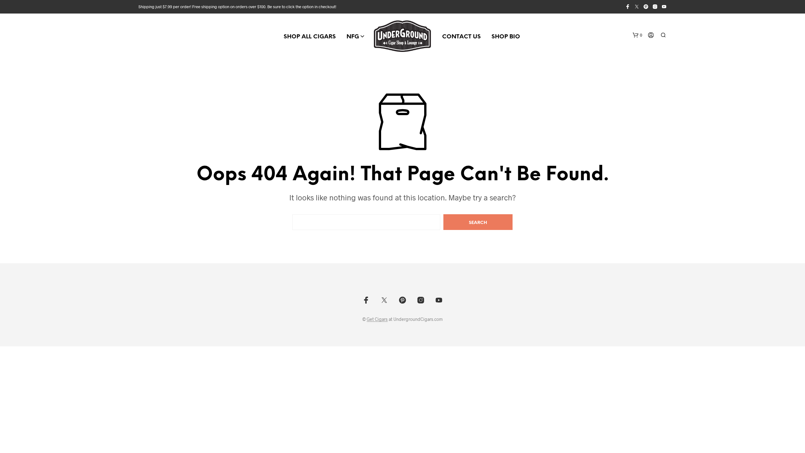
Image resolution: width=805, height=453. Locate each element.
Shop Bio (505, 37)
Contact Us (461, 37)
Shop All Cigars (310, 37)
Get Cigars (377, 319)
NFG (353, 37)
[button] (637, 35)
